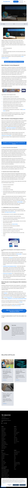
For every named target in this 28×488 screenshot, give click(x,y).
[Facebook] (6, 423)
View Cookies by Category (10, 485)
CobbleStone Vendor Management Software (10, 266)
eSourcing (10, 257)
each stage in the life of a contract (10, 212)
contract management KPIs (8, 297)
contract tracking (15, 224)
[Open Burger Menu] (24, 1)
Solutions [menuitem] (15, 426)
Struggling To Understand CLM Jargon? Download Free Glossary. (14, 143)
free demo (20, 302)
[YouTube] (5, 423)
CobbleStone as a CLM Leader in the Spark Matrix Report (17, 298)
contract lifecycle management (11, 127)
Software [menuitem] (2, 426)
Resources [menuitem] (2, 450)
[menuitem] (3, 428)
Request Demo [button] (16, 1)
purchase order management (7, 273)
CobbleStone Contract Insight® (6, 135)
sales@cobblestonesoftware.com (5, 418)
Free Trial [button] (21, 1)
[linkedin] (2, 423)
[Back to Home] (6, 1)
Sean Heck (4, 14)
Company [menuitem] (15, 450)
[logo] (6, 415)
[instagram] (3, 423)
